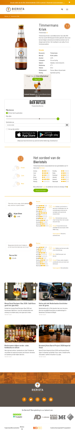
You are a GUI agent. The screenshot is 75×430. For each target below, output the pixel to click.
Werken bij (22, 428)
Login (44, 187)
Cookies (52, 428)
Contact (9, 428)
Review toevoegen (41, 190)
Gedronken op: (10, 122)
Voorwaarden (59, 428)
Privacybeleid (66, 428)
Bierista (6, 16)
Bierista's (42, 168)
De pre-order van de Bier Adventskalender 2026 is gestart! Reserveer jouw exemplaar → (37, 2)
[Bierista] (14, 9)
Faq (6, 428)
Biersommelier (15, 428)
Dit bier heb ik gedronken (15, 113)
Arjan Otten (18, 213)
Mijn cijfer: (9, 116)
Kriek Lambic (54, 55)
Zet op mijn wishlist (13, 129)
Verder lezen (8, 314)
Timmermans (54, 53)
